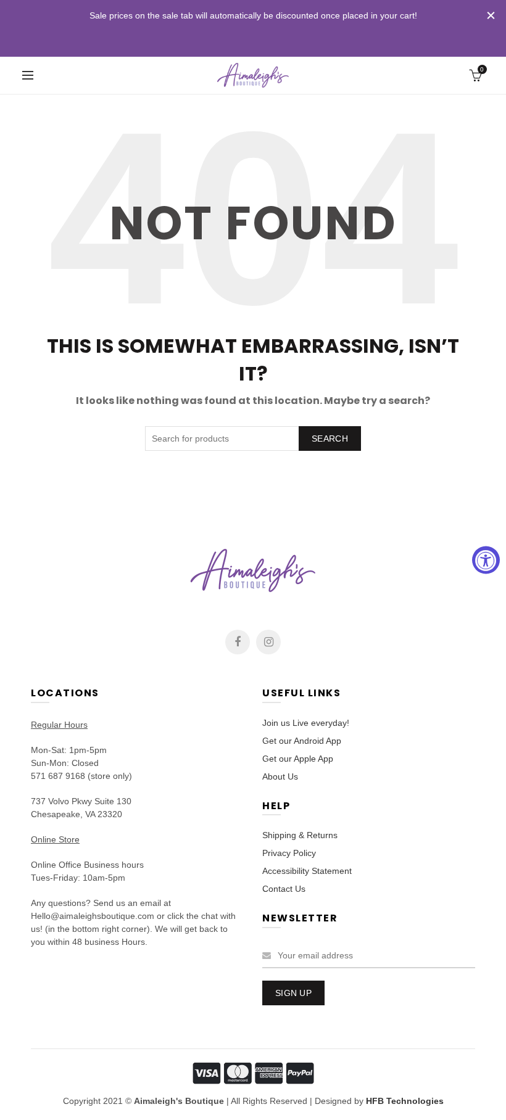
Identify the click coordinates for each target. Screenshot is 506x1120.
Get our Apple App (297, 759)
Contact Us (283, 889)
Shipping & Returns (300, 835)
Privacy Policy (289, 853)
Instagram (268, 642)
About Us (280, 776)
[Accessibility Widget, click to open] (486, 560)
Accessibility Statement (307, 871)
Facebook (237, 642)
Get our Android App (301, 741)
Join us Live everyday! (305, 723)
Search (330, 438)
